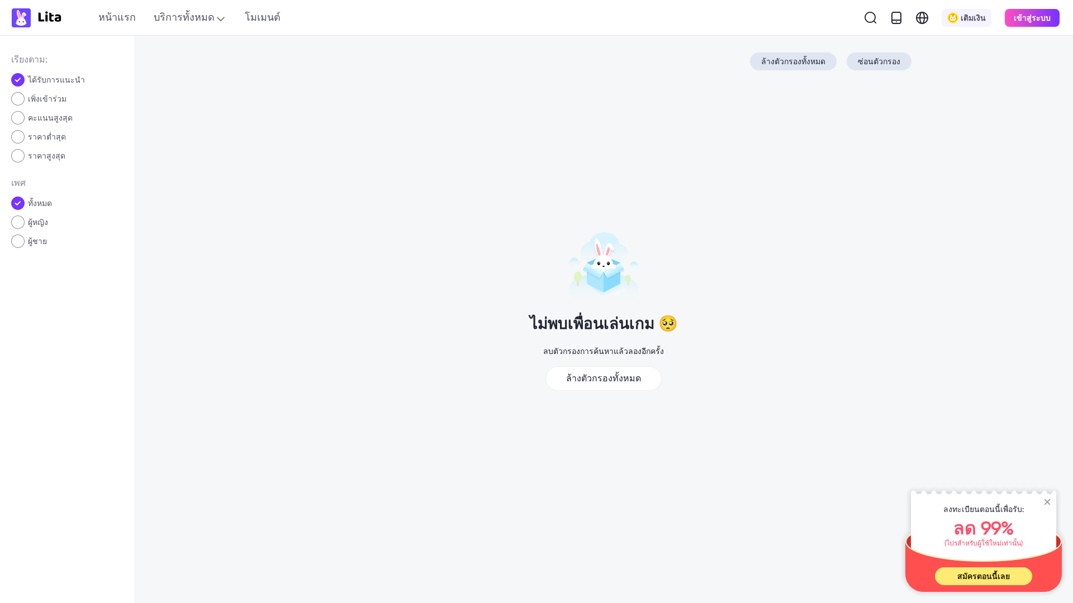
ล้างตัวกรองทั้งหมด (793, 61)
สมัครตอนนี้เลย (983, 576)
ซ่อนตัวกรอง (879, 61)
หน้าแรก (117, 17)
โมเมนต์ (263, 17)
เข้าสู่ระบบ (1032, 17)
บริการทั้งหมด (184, 17)
